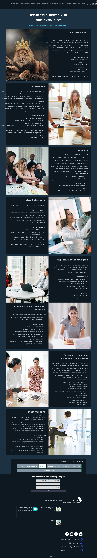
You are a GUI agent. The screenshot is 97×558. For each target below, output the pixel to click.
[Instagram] (67, 534)
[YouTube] (71, 534)
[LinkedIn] (81, 534)
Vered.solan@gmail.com (69, 547)
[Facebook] (76, 534)
